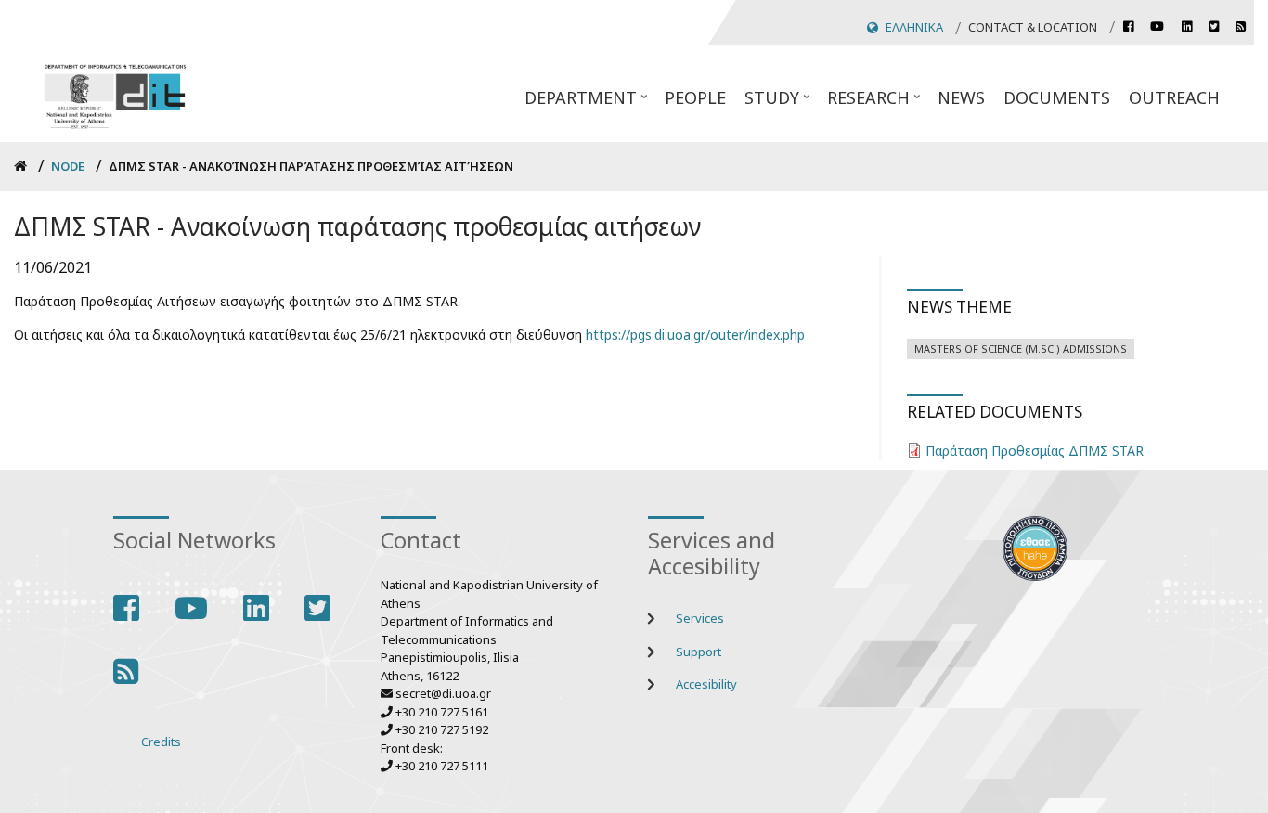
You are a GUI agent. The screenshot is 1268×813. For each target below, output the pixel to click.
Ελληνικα (914, 27)
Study (778, 103)
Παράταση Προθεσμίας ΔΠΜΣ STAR (1034, 450)
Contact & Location (1032, 27)
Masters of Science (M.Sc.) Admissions (1020, 348)
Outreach (1174, 97)
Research (875, 103)
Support (698, 651)
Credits (161, 741)
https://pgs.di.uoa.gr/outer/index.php (695, 334)
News (961, 97)
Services (700, 618)
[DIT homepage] (114, 94)
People (695, 97)
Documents (1056, 97)
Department (587, 103)
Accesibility (706, 684)
